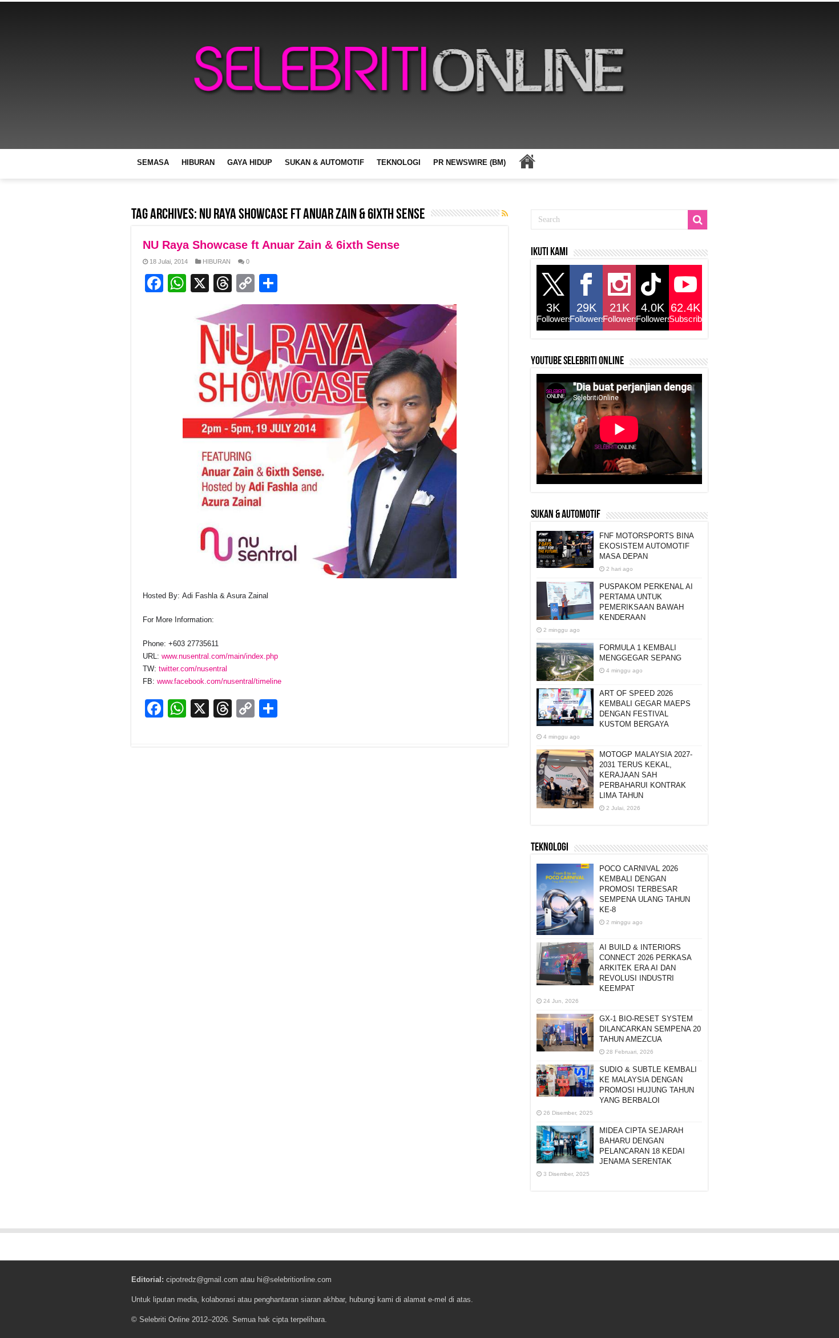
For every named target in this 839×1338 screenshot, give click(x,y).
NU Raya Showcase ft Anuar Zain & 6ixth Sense (271, 245)
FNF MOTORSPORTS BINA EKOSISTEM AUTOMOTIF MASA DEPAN (646, 546)
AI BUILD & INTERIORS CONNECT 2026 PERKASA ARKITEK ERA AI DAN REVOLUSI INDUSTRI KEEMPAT (645, 968)
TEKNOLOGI (399, 162)
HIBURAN (198, 162)
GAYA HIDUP (249, 162)
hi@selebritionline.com (294, 1279)
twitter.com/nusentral (193, 668)
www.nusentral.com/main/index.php (220, 656)
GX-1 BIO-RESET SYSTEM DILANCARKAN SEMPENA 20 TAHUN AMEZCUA (650, 1028)
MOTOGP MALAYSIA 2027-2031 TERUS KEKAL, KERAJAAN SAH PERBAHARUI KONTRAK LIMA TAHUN (645, 775)
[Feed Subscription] (505, 213)
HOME (527, 161)
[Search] (697, 219)
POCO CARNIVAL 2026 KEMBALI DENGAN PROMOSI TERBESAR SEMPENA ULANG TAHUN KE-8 (644, 889)
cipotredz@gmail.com (202, 1279)
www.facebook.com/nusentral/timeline (219, 681)
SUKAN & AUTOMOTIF (324, 162)
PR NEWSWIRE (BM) (469, 162)
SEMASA (153, 162)
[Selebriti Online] (419, 75)
